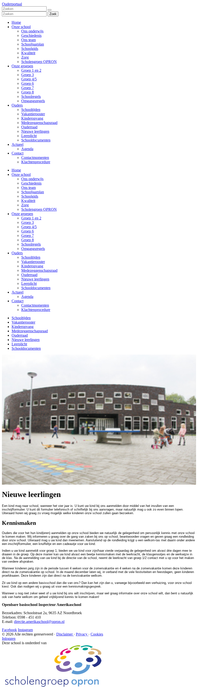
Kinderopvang (32, 118)
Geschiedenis (31, 35)
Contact (17, 153)
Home (16, 22)
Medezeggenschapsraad (39, 123)
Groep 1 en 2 (31, 70)
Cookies (97, 634)
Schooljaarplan (32, 44)
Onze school (21, 27)
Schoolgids (29, 49)
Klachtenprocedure (35, 162)
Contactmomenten (35, 157)
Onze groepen (22, 66)
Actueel (17, 144)
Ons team (28, 40)
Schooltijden (30, 110)
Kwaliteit (28, 53)
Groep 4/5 (29, 79)
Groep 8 (27, 92)
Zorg (25, 57)
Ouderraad (29, 127)
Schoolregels (31, 96)
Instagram (25, 630)
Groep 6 (27, 83)
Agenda (27, 149)
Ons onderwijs (32, 31)
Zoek (53, 14)
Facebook (9, 630)
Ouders (17, 105)
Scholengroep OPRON (39, 62)
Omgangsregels (33, 101)
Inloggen (8, 638)
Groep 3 (27, 75)
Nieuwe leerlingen (35, 131)
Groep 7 (27, 88)
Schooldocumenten (35, 140)
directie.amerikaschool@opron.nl (39, 622)
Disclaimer (65, 634)
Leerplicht (29, 136)
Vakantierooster (33, 114)
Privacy (82, 634)
